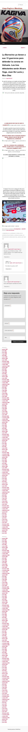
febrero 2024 (5, 395)
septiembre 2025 (5, 366)
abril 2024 (4, 391)
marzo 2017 (4, 519)
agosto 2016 (4, 530)
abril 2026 (4, 355)
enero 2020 (4, 467)
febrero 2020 (5, 466)
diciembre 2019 (5, 469)
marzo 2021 (4, 448)
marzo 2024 (4, 393)
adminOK (24, 229)
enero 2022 (4, 432)
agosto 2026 (4, 349)
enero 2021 (4, 451)
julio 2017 (4, 513)
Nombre (7, 323)
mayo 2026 (4, 354)
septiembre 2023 (5, 402)
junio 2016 (4, 533)
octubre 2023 (5, 401)
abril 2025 (4, 373)
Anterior (4, 47)
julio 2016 (4, 531)
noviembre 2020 (5, 454)
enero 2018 (4, 504)
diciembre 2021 (5, 434)
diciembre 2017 (5, 505)
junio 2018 (4, 496)
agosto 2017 (4, 512)
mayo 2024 (4, 390)
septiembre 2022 (5, 420)
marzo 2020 (4, 464)
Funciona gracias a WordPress (14, 729)
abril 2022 (4, 428)
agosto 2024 (4, 385)
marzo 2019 (4, 483)
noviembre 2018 (5, 489)
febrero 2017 (5, 521)
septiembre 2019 (5, 473)
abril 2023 (4, 410)
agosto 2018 (4, 493)
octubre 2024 (5, 382)
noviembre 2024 (5, 381)
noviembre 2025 (5, 363)
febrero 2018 (5, 502)
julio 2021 (4, 442)
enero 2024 (4, 396)
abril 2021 (4, 446)
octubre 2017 (5, 508)
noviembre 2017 (5, 507)
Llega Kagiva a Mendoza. (12, 8)
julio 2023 (4, 405)
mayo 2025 (4, 372)
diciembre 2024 (5, 379)
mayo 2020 (4, 461)
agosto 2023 (4, 404)
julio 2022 (4, 423)
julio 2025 (4, 369)
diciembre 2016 (5, 524)
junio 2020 (4, 460)
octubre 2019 (5, 472)
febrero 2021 (5, 449)
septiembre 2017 (5, 510)
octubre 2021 (5, 437)
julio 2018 (4, 495)
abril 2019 (4, 481)
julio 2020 (4, 458)
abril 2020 (4, 463)
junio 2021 (4, 443)
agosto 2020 (4, 457)
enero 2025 (4, 378)
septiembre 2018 (5, 492)
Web (6, 337)
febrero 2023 (5, 413)
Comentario (7, 305)
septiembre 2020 (5, 455)
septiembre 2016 (5, 528)
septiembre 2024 (5, 384)
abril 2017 (4, 518)
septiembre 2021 (5, 439)
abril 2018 (4, 499)
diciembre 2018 (5, 487)
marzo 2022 (4, 429)
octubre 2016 (5, 527)
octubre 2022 (5, 419)
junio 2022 (4, 425)
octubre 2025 (5, 364)
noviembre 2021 (5, 436)
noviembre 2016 (5, 525)
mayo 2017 (4, 516)
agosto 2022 (4, 422)
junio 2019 (4, 478)
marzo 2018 (4, 501)
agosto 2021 (4, 440)
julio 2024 (4, 387)
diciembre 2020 (5, 452)
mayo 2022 (4, 426)
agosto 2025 (4, 367)
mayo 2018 (4, 498)
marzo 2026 (4, 357)
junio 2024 (4, 388)
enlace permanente (10, 230)
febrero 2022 (5, 431)
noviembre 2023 (5, 399)
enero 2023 (4, 414)
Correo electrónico (9, 330)
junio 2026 (4, 352)
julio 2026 (4, 350)
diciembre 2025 (5, 361)
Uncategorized (17, 229)
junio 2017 (4, 515)
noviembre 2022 (5, 417)
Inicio (3, 43)
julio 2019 (4, 477)
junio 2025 (4, 370)
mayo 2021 (4, 445)
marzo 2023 (4, 411)
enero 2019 (4, 486)
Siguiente (23, 47)
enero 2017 (4, 522)
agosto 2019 (4, 475)
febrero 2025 (5, 376)
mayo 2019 (4, 480)
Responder (7, 257)
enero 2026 (4, 360)
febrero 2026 (5, 358)
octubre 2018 (5, 490)
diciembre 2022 (5, 416)
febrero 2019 (5, 484)
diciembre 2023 (5, 398)
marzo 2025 (4, 375)
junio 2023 (4, 407)
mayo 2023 (4, 408)
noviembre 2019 (5, 470)
